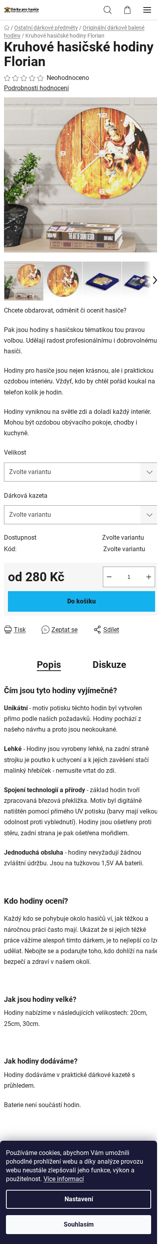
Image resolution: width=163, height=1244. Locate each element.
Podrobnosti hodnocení (36, 88)
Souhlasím (79, 1224)
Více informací (64, 1179)
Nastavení (78, 1199)
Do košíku (81, 601)
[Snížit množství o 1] (109, 577)
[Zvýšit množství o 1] (149, 577)
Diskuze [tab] (109, 664)
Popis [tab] (49, 664)
